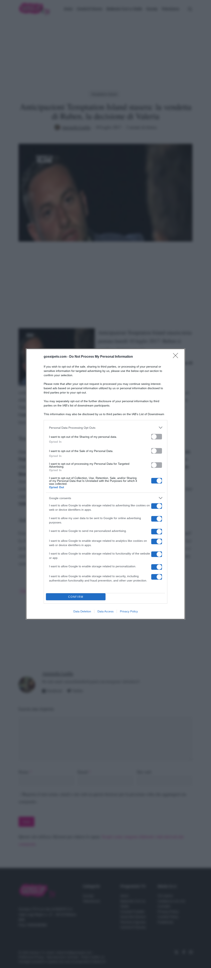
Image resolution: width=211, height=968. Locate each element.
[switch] (156, 436)
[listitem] (105, 427)
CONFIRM (75, 596)
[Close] (177, 357)
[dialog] (105, 484)
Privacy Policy (129, 611)
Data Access (105, 611)
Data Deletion (82, 611)
